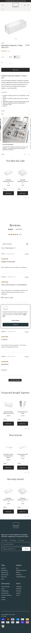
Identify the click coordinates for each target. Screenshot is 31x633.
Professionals (4, 591)
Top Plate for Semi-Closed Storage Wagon (8, 456)
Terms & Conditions (6, 595)
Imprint (3, 599)
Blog (2, 579)
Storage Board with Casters (22, 455)
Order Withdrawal (20, 576)
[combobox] (8, 248)
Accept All (15, 324)
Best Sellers (4, 570)
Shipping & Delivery (21, 570)
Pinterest (18, 591)
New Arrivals (4, 572)
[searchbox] (13, 244)
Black (17, 57)
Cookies (3, 597)
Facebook (18, 588)
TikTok (18, 595)
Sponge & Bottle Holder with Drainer (8, 412)
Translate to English (8, 297)
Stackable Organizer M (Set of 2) (8, 181)
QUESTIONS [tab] (19, 229)
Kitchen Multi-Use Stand (23, 412)
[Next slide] (28, 198)
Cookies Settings (15, 320)
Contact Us (19, 574)
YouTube (18, 593)
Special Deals (4, 574)
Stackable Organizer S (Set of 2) (22, 181)
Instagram (19, 586)
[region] (15, 316)
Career (3, 588)
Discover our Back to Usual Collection (15, 1)
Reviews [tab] (10, 229)
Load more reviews (15, 380)
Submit (26, 549)
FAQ (17, 568)
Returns (18, 572)
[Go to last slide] (25, 198)
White (10, 57)
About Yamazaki (5, 586)
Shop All (3, 568)
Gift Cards (4, 576)
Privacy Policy (5, 593)
